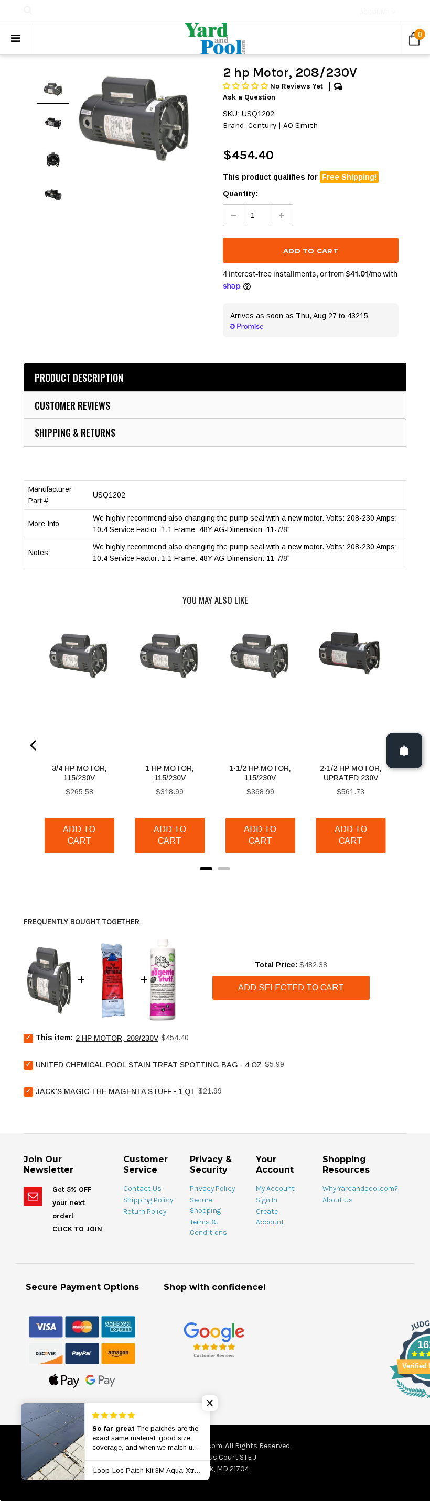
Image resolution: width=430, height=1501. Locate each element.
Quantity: (240, 194)
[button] (246, 86)
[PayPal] (82, 1353)
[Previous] (34, 745)
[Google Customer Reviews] (214, 1339)
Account (374, 12)
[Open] (404, 750)
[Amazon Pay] (118, 1353)
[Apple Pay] (64, 1380)
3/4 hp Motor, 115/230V (79, 773)
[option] (136, 117)
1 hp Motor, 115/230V (169, 773)
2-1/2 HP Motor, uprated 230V (351, 773)
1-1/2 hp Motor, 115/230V (260, 773)
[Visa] (46, 1326)
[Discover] (46, 1353)
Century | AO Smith (283, 125)
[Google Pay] (100, 1380)
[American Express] (118, 1326)
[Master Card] (82, 1326)
